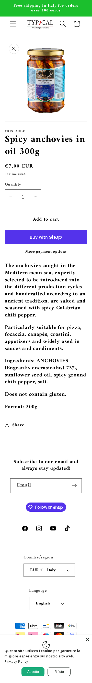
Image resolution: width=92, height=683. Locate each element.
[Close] (87, 639)
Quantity (13, 185)
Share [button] (18, 425)
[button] (13, 24)
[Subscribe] (74, 485)
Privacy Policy (16, 661)
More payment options (46, 251)
